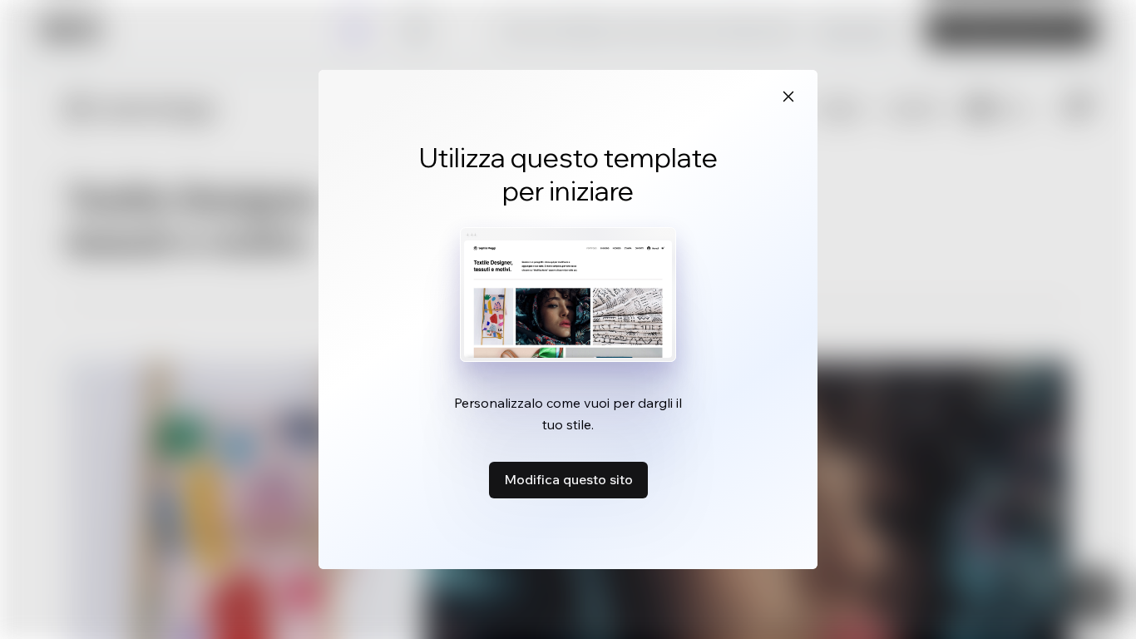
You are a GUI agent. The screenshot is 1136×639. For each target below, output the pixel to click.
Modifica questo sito (568, 479)
